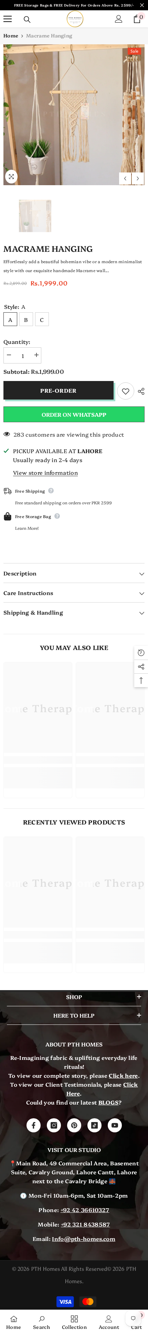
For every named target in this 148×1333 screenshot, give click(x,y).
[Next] (138, 178)
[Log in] (119, 19)
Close (142, 5)
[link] (38, 760)
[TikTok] (94, 1125)
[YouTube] (115, 1125)
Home (10, 35)
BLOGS (108, 1102)
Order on (74, 414)
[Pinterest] (74, 1125)
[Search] (27, 19)
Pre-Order (58, 390)
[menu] (7, 19)
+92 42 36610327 (85, 1209)
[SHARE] (139, 391)
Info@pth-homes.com (83, 1238)
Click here (123, 1075)
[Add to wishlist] (125, 391)
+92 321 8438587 (85, 1224)
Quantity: (16, 341)
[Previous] (125, 178)
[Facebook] (34, 1125)
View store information (45, 472)
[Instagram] (54, 1125)
